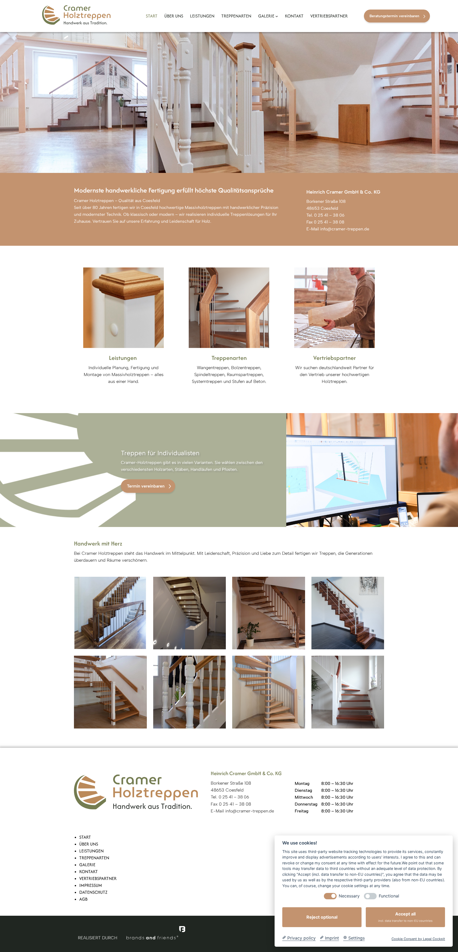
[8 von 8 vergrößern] (377, 662)
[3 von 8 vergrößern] (298, 583)
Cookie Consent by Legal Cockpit (418, 939)
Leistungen (91, 851)
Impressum (90, 885)
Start (85, 837)
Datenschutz (93, 892)
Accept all (405, 917)
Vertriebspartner (98, 878)
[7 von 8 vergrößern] (298, 662)
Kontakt (88, 871)
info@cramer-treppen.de (344, 228)
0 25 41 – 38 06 (329, 215)
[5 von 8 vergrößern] (140, 662)
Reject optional (321, 917)
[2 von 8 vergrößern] (219, 583)
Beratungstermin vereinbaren (394, 16)
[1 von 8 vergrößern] (140, 583)
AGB (83, 899)
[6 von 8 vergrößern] (219, 662)
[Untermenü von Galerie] (276, 16)
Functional (389, 896)
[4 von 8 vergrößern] (377, 583)
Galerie (87, 864)
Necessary (349, 896)
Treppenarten (94, 858)
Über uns (88, 844)
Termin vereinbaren (146, 486)
